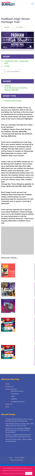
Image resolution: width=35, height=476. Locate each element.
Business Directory (17, 391)
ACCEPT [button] (28, 473)
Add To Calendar (13, 71)
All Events (19, 27)
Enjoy (13, 396)
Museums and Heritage (12, 101)
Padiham (7, 86)
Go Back (7, 27)
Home (7, 384)
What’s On (8, 404)
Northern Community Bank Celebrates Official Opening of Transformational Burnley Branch (18, 430)
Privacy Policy (19, 457)
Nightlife (14, 399)
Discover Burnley (11, 389)
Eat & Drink (14, 394)
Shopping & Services (17, 401)
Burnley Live (9, 386)
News (7, 407)
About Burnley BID (16, 460)
